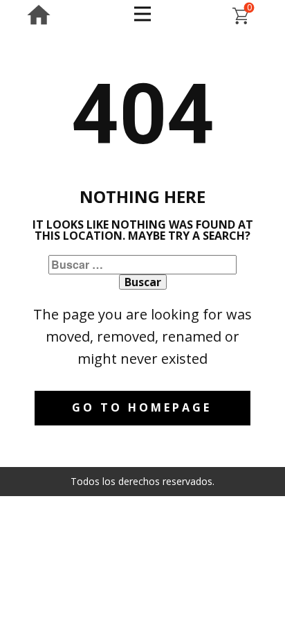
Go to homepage (142, 407)
